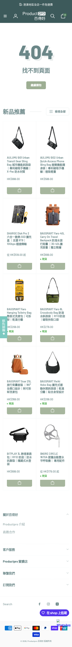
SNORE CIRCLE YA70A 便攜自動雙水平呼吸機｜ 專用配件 (52, 457)
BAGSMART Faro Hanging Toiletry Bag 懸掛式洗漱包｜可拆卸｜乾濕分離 (19, 314)
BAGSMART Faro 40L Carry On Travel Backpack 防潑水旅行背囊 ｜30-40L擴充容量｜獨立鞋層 (52, 240)
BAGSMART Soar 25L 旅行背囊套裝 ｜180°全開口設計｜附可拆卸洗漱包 (19, 386)
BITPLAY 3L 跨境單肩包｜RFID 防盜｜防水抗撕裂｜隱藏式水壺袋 (19, 459)
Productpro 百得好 (35, 641)
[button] (5, 16)
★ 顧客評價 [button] (3, 327)
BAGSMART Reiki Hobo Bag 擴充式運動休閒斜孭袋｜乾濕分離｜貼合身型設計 (52, 386)
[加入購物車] (19, 190)
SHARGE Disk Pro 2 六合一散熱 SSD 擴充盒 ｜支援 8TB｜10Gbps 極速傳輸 (19, 239)
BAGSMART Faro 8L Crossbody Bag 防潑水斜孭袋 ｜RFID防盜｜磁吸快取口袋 (52, 314)
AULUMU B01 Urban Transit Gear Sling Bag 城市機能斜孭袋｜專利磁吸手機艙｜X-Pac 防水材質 (19, 164)
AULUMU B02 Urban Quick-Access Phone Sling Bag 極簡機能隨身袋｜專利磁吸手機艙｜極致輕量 (52, 164)
